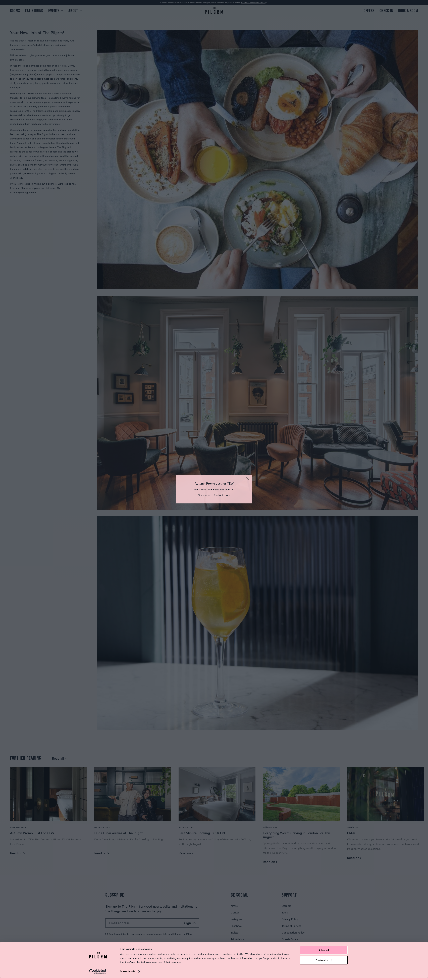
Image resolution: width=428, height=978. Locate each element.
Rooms (15, 10)
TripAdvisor (237, 939)
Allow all (324, 950)
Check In (386, 10)
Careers (286, 905)
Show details (127, 971)
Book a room (408, 10)
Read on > (17, 853)
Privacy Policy (290, 919)
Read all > (59, 758)
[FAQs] (385, 794)
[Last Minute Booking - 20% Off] (217, 794)
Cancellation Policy (293, 932)
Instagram (237, 919)
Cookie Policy (290, 939)
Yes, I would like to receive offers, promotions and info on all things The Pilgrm (151, 934)
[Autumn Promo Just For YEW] (48, 794)
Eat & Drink (34, 10)
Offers (369, 10)
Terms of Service (291, 926)
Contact (235, 912)
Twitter (235, 932)
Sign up (190, 923)
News (234, 905)
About (73, 10)
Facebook (236, 926)
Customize (322, 960)
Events (54, 10)
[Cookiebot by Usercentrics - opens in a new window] (98, 971)
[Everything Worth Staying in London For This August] (301, 794)
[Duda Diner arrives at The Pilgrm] (132, 794)
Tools (285, 912)
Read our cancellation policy (253, 2)
